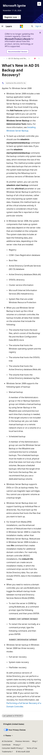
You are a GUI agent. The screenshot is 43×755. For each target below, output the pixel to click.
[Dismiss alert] (39, 4)
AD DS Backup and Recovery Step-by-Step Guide (18, 58)
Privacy (16, 745)
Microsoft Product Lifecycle (17, 38)
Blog (34, 741)
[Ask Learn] (35, 59)
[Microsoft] (21, 26)
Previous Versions (22, 741)
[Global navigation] (2, 26)
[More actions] (39, 59)
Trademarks (6, 751)
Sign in (38, 26)
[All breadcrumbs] (4, 59)
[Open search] (32, 26)
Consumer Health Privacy (12, 748)
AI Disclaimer (7, 741)
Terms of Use (32, 748)
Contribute (6, 745)
